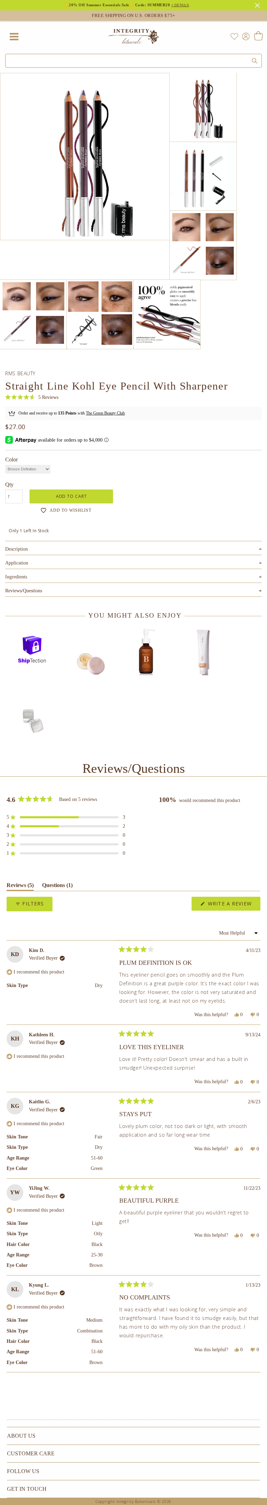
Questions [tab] (57, 886)
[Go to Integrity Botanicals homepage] (133, 36)
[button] (31, 398)
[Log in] (244, 36)
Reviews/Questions (23, 590)
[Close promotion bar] (258, 4)
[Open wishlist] (234, 36)
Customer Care (31, 1453)
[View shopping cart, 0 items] (258, 36)
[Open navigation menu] (14, 36)
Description (133, 549)
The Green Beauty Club (105, 413)
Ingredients (133, 576)
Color (11, 459)
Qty (9, 484)
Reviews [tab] (20, 886)
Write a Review (233, 905)
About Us (21, 1436)
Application (133, 563)
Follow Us (23, 1471)
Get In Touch (27, 1489)
